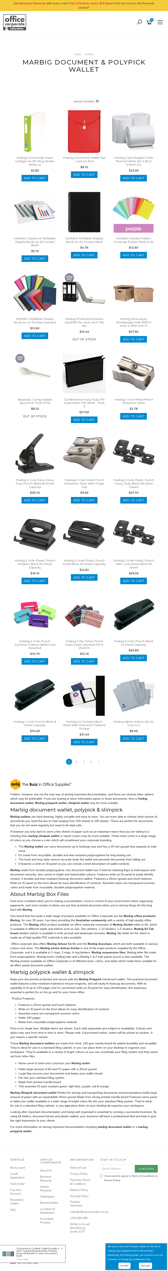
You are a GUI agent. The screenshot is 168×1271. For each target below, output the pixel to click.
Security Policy (79, 1196)
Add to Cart (35, 178)
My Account (17, 1167)
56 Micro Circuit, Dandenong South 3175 (80, 1227)
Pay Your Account (15, 1191)
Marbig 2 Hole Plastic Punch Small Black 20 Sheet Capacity (84, 562)
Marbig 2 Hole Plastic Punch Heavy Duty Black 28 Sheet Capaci (133, 483)
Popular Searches (76, 1203)
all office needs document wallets (31, 965)
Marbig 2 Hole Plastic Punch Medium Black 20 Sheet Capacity (35, 564)
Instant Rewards (46, 1188)
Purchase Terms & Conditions (80, 1181)
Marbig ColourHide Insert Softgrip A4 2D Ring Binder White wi (34, 161)
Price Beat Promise (46, 1220)
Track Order (17, 1183)
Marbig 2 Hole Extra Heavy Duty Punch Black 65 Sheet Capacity (35, 483)
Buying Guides (49, 1202)
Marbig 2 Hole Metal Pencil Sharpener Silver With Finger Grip (84, 483)
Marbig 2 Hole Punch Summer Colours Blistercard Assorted (35, 644)
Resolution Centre (17, 1201)
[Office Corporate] (15, 22)
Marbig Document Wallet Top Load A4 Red (84, 159)
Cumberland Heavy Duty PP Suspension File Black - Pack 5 (84, 403)
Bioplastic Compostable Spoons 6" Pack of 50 (35, 401)
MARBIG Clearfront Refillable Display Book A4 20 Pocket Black (35, 242)
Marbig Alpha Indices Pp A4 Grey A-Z (134, 723)
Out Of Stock (84, 339)
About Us (46, 1170)
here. (148, 1259)
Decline (145, 1265)
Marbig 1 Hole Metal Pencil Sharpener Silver (134, 401)
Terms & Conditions (143, 1175)
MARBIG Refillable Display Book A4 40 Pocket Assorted (35, 320)
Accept (124, 1265)
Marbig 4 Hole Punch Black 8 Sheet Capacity (35, 723)
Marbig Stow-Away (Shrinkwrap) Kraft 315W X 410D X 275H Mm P (133, 322)
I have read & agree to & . (131, 1178)
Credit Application (17, 1175)
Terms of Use (78, 1167)
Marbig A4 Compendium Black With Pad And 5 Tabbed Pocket (84, 725)
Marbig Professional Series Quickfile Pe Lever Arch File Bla (84, 322)
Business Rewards (46, 1178)
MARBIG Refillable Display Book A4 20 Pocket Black (84, 240)
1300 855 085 (79, 1218)
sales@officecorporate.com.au (80, 1211)
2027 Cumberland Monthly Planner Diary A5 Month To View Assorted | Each (37, 1253)
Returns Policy (79, 1190)
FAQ (13, 1209)
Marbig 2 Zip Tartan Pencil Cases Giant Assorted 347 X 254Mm (84, 644)
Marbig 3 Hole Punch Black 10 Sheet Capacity (133, 642)
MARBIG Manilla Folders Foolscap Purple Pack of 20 (134, 240)
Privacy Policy (79, 1173)
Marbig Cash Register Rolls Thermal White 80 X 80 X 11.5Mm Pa (133, 161)
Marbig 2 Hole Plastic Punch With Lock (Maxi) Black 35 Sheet (133, 564)
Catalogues (47, 1196)
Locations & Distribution (47, 1210)
